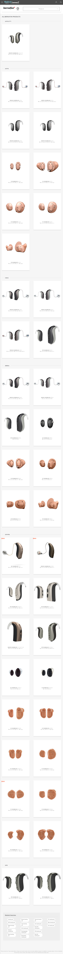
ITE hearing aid (38, 931)
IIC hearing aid (51, 925)
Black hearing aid (11, 935)
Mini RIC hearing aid (37, 935)
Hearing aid (10, 919)
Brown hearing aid (24, 920)
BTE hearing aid (11, 922)
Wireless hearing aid (10, 930)
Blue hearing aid (51, 922)
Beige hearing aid (11, 926)
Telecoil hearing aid (38, 920)
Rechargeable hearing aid (24, 932)
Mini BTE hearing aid (37, 927)
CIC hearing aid (38, 923)
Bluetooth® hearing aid (23, 936)
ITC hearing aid (51, 919)
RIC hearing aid (24, 928)
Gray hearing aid (24, 924)
